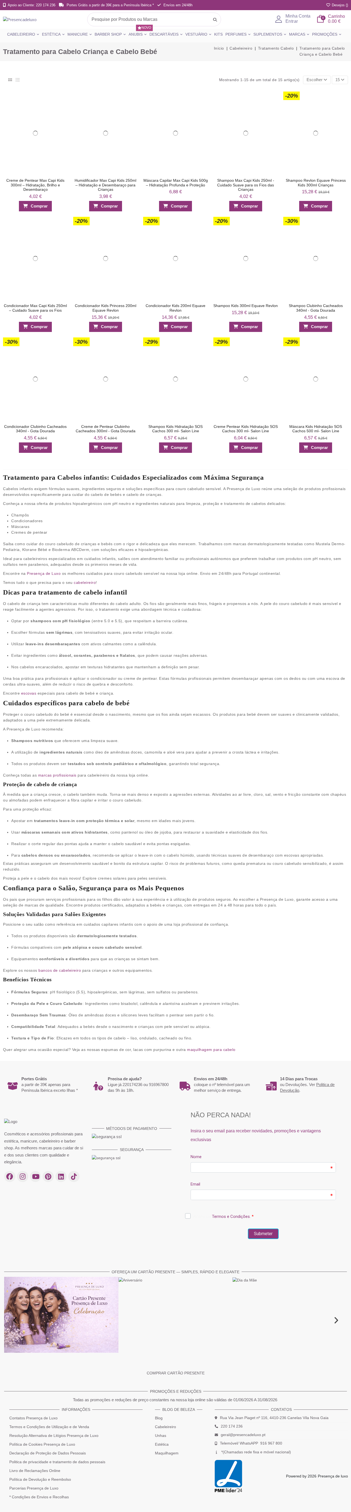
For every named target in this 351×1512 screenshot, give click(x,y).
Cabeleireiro (165, 1427)
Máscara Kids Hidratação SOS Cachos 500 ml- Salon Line (315, 428)
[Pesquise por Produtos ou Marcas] (215, 19)
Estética (162, 1444)
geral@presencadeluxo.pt (243, 1435)
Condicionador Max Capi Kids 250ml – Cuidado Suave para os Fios (35, 307)
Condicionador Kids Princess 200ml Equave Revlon (105, 307)
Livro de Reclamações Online (34, 1471)
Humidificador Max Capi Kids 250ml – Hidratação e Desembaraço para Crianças (105, 185)
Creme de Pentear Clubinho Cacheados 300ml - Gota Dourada (105, 428)
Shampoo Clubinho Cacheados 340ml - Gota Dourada (316, 307)
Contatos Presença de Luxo (33, 1418)
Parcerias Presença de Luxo (33, 1488)
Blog (159, 1418)
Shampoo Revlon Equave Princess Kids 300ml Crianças (316, 182)
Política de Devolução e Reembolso (40, 1479)
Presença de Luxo (44, 573)
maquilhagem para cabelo (211, 1049)
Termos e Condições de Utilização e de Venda (49, 1427)
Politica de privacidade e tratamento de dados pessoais (57, 1462)
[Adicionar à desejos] (61, 97)
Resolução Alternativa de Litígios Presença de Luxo (53, 1435)
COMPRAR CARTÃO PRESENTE (176, 1373)
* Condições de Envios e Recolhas (39, 1497)
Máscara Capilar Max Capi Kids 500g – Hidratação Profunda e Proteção (175, 182)
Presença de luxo (333, 1476)
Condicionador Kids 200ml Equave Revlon (175, 307)
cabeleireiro (85, 582)
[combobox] (154, 19)
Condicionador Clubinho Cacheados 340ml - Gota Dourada (35, 428)
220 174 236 (232, 1426)
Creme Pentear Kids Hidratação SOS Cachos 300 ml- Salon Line (246, 428)
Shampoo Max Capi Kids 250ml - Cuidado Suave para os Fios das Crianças (245, 185)
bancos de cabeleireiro (59, 970)
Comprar (39, 206)
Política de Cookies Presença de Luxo (42, 1444)
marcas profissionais (57, 775)
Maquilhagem (167, 1453)
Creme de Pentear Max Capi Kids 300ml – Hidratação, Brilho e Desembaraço (35, 185)
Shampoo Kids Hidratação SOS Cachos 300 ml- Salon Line (175, 428)
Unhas (160, 1435)
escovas (28, 693)
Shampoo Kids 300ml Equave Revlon (245, 305)
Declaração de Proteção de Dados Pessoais (47, 1453)
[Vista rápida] (61, 108)
